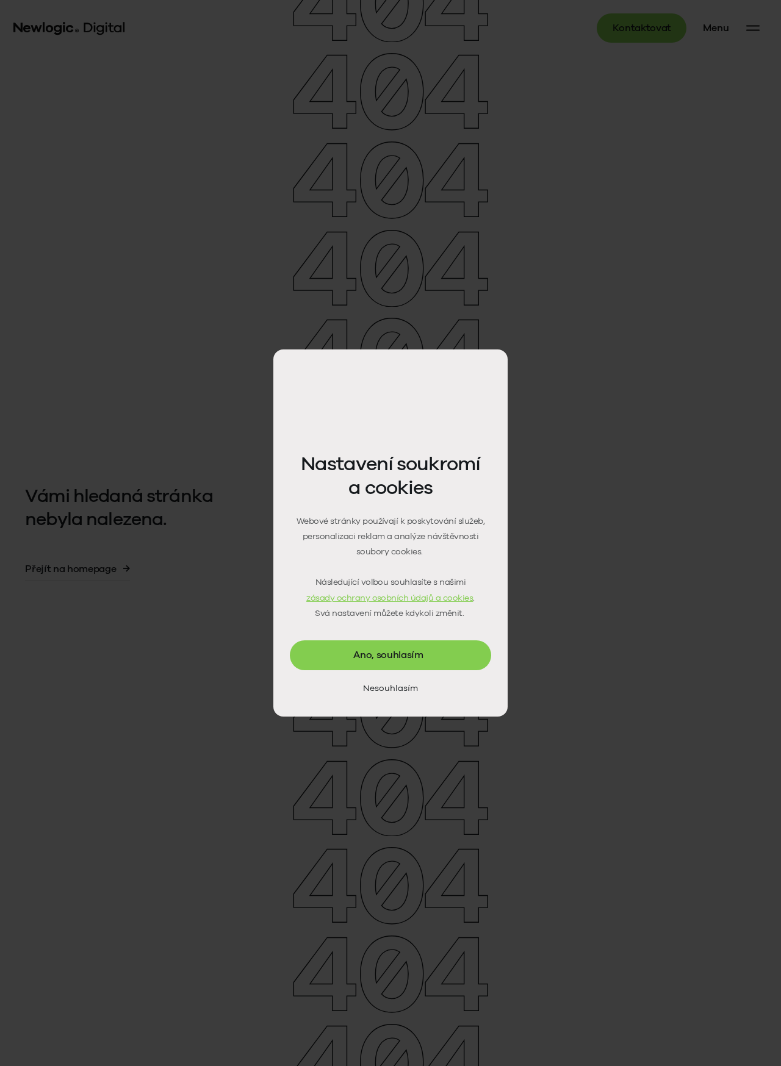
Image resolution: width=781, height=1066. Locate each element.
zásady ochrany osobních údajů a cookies (389, 598)
